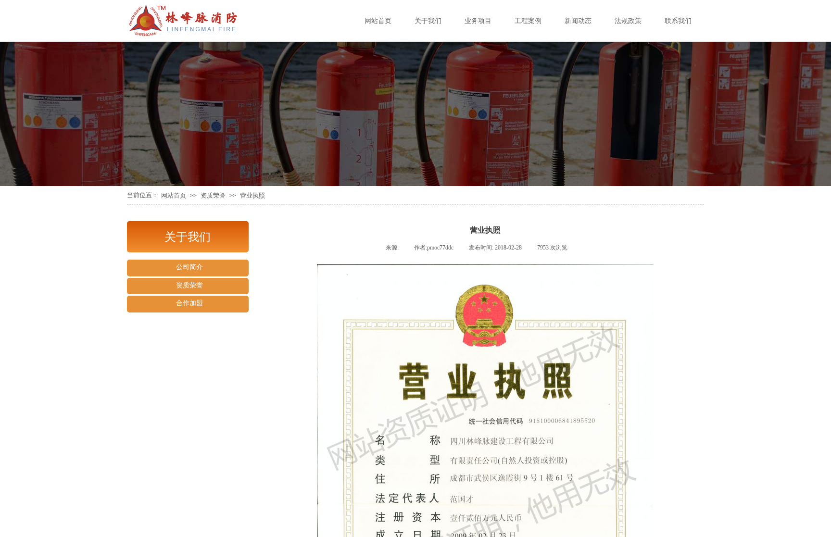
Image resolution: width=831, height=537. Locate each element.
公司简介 (189, 267)
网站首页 (173, 195)
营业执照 (252, 195)
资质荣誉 (213, 195)
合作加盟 (189, 303)
